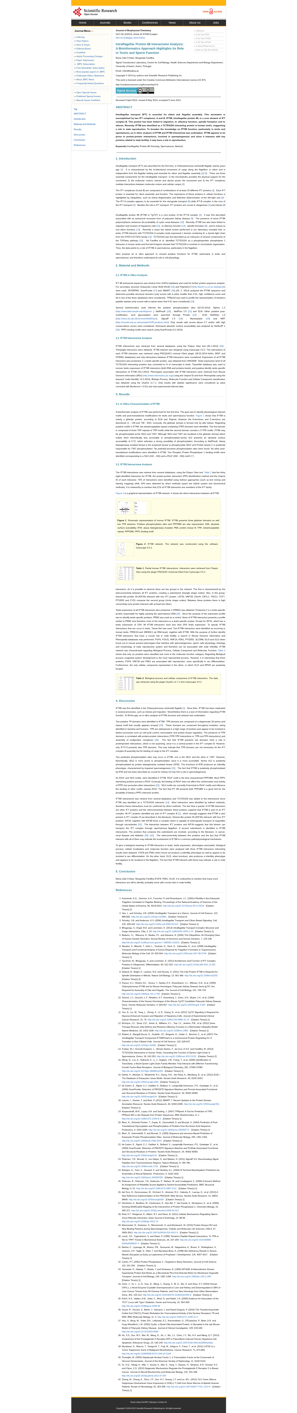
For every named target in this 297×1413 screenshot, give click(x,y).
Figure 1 (200, 415)
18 (173, 290)
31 (173, 768)
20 (169, 311)
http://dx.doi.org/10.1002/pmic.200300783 (142, 1177)
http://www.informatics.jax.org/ (158, 375)
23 (180, 318)
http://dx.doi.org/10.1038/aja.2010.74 (140, 1221)
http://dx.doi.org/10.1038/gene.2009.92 (141, 1306)
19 (192, 301)
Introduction (80, 119)
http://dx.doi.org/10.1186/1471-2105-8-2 (141, 1118)
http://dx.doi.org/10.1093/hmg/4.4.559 (186, 1005)
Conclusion (79, 140)
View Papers (81, 41)
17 (155, 290)
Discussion (79, 134)
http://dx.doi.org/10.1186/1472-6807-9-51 (156, 1188)
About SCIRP (142, 1402)
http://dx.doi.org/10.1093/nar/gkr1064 (140, 1082)
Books (127, 22)
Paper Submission (84, 60)
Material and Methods (85, 124)
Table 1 (207, 472)
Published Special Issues (87, 96)
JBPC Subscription (84, 64)
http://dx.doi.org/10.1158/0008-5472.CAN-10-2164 (146, 1353)
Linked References (204, 46)
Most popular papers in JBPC (89, 72)
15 (141, 240)
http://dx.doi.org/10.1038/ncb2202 (201, 975)
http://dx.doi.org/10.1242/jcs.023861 (149, 916)
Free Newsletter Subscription (89, 68)
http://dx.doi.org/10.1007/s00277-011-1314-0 (189, 1386)
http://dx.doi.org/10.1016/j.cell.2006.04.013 (157, 924)
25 (117, 329)
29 (161, 725)
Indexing (79, 37)
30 (156, 740)
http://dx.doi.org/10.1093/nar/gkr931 (201, 1104)
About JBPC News (84, 79)
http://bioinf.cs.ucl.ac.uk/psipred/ (208, 287)
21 (190, 311)
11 (158, 226)
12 (183, 226)
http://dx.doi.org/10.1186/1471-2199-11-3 (177, 1317)
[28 (177, 613)
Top (75, 109)
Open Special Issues (85, 92)
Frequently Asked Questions (89, 83)
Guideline (80, 52)
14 (149, 237)
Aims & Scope (82, 45)
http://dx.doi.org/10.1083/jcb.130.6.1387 (191, 1276)
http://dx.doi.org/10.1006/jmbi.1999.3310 (142, 1140)
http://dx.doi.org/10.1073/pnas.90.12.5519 (183, 906)
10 (182, 222)
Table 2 (221, 650)
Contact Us (162, 1402)
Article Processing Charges (88, 56)
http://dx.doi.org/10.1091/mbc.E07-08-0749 (185, 953)
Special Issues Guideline (87, 100)
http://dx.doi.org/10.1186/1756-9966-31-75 (168, 1019)
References (80, 145)
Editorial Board (82, 48)
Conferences (150, 22)
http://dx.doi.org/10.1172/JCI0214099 (140, 1331)
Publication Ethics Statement (89, 75)
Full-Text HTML (202, 38)
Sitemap (152, 1402)
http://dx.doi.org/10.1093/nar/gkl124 (139, 1096)
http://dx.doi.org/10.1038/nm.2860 (171, 1030)
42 (152, 835)
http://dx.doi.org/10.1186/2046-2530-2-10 (173, 931)
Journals (105, 22)
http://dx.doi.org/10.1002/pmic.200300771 (168, 1130)
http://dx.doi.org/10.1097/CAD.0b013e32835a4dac (188, 1342)
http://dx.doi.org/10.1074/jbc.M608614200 (142, 1071)
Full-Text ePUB (202, 42)
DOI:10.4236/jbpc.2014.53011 (130, 38)
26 (221, 346)
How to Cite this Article (206, 50)
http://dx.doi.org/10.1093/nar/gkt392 (146, 1199)
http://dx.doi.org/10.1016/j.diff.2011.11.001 (194, 964)
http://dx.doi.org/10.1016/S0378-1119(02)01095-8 (167, 1295)
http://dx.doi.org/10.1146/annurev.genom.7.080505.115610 (150, 942)
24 (208, 318)
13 (138, 229)
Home (82, 22)
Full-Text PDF (201, 34)
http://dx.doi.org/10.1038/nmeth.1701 (140, 1166)
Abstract (199, 30)
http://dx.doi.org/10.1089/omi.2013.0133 (176, 1056)
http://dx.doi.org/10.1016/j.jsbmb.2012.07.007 (144, 1375)
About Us (194, 22)
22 (194, 315)
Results (78, 129)
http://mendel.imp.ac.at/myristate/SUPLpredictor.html (142, 322)
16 (172, 287)
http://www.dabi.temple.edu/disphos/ (134, 311)
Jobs (216, 22)
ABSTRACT (80, 113)
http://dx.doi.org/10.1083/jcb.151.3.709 (141, 994)
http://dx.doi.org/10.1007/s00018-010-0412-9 (156, 1232)
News (172, 22)
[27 (191, 456)
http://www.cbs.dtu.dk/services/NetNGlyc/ (136, 318)
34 (146, 835)
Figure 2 (120, 493)
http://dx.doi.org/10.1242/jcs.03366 (139, 1045)
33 (139, 824)
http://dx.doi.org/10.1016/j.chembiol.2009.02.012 (155, 1210)
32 (157, 785)
